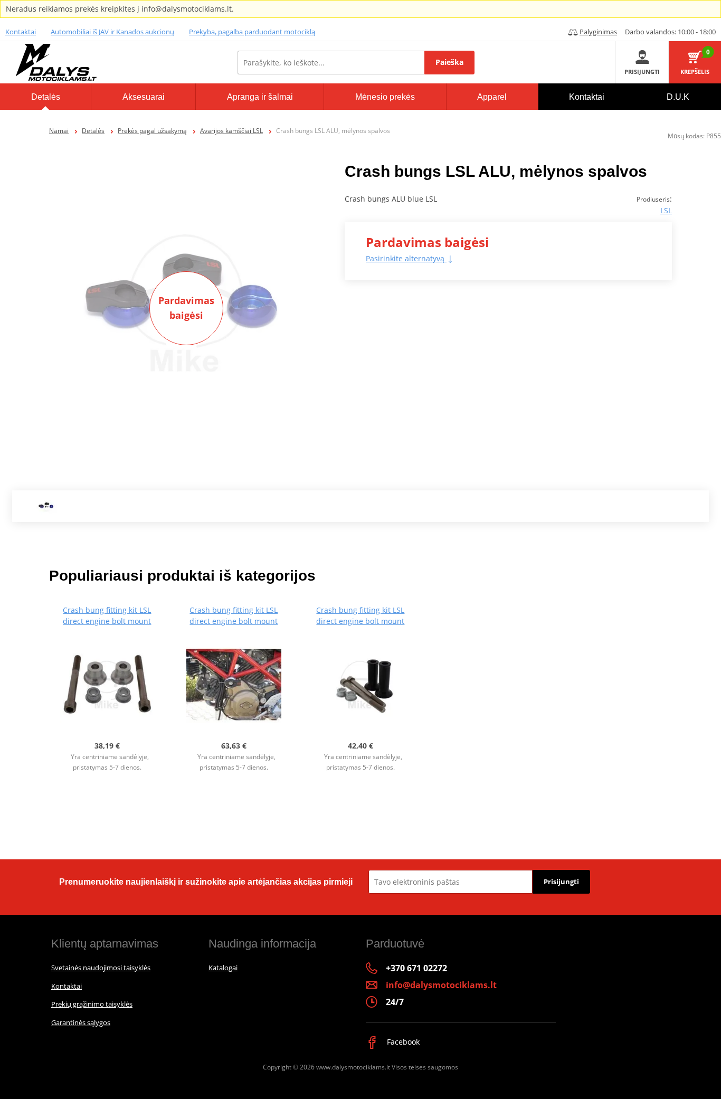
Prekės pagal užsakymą (152, 130)
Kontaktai (20, 31)
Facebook (402, 1042)
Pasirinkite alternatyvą (406, 258)
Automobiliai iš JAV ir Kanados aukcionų (112, 31)
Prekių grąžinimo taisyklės (91, 1004)
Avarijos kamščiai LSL (231, 130)
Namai (59, 130)
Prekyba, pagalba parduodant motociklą (252, 31)
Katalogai (223, 967)
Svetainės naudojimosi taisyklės (100, 967)
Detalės (93, 130)
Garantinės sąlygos (80, 1022)
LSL (666, 210)
